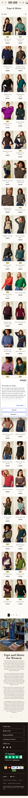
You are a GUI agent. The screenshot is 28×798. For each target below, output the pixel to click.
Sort (5, 14)
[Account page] (5, 2)
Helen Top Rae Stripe (20, 545)
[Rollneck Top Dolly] (7, 252)
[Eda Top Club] (20, 561)
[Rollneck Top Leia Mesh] (7, 169)
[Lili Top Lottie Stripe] (20, 478)
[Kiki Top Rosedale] (7, 533)
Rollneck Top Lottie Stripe (20, 181)
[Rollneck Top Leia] (20, 197)
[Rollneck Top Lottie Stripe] (20, 169)
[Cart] (23, 2)
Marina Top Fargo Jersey (7, 462)
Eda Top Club (20, 574)
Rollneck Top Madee (20, 153)
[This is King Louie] (12, 634)
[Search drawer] (20, 2)
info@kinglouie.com (19, 786)
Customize (13, 414)
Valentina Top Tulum (8, 67)
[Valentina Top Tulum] (7, 55)
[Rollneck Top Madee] (20, 140)
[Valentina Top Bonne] (7, 110)
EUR (13, 776)
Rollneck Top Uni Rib (7, 152)
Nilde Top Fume (20, 351)
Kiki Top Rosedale (7, 546)
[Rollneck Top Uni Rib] (7, 140)
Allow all (14, 410)
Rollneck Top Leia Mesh (8, 181)
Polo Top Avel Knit (20, 293)
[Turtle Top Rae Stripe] (20, 110)
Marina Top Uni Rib (20, 462)
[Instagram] (4, 747)
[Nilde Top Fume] (20, 338)
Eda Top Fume (7, 574)
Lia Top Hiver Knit (7, 489)
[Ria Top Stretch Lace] (20, 252)
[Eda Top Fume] (7, 561)
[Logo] (13, 2)
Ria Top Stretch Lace (20, 266)
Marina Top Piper (20, 434)
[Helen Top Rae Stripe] (20, 533)
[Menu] (2, 2)
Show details (20, 405)
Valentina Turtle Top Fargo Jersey (20, 67)
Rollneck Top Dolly (7, 266)
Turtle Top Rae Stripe (20, 122)
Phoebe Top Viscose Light (7, 322)
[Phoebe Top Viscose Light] (7, 310)
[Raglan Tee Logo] (7, 224)
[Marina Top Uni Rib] (20, 450)
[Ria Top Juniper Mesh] (20, 224)
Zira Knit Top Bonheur (7, 40)
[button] (26, 3)
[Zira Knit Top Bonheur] (7, 26)
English (5, 776)
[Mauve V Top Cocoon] (7, 366)
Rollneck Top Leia (20, 210)
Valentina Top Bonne (8, 124)
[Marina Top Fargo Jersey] (7, 450)
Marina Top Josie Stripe (8, 435)
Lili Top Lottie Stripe (20, 490)
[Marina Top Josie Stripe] (7, 423)
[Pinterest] (10, 747)
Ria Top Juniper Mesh (20, 236)
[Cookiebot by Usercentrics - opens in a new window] (20, 380)
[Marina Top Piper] (20, 423)
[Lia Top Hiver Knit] (7, 478)
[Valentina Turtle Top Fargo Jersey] (20, 55)
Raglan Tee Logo (7, 236)
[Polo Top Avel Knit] (20, 281)
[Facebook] (7, 747)
